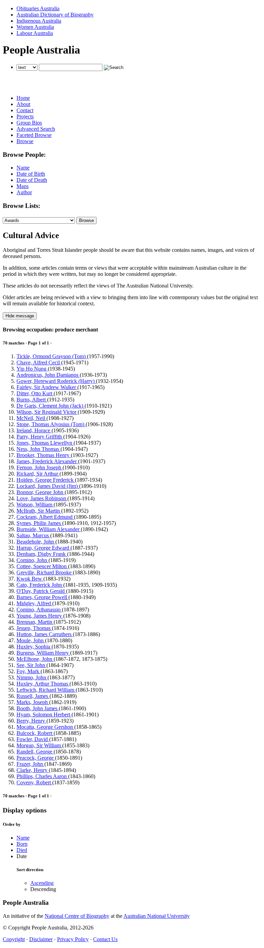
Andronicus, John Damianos (48, 375)
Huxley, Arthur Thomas (42, 684)
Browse (24, 141)
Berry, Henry (31, 721)
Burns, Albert (31, 399)
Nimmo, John (31, 677)
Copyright (14, 939)
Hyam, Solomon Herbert (44, 714)
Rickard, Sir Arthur (37, 474)
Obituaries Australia (37, 8)
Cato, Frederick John (39, 585)
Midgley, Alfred (34, 603)
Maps (22, 186)
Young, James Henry (39, 616)
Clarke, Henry (32, 770)
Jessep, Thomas (34, 628)
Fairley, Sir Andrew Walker (46, 387)
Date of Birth (30, 174)
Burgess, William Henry (43, 653)
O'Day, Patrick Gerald (41, 591)
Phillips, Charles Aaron (42, 776)
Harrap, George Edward (43, 548)
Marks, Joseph (32, 702)
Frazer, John (30, 764)
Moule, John (30, 640)
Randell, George (35, 751)
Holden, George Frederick (45, 480)
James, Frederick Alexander (47, 461)
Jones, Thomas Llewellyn (45, 443)
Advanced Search (35, 129)
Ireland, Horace (34, 430)
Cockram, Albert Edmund (45, 517)
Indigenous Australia (38, 21)
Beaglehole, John (35, 542)
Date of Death (31, 180)
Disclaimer (41, 939)
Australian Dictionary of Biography (55, 14)
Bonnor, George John (40, 492)
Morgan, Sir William (39, 745)
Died (21, 850)
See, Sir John (31, 665)
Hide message (20, 315)
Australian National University (156, 916)
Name (23, 168)
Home (23, 98)
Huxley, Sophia (34, 646)
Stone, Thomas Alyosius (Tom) (51, 424)
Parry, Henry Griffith (39, 437)
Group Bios (29, 123)
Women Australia (35, 27)
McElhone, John (35, 659)
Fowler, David (32, 739)
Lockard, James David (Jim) (47, 486)
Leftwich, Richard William (46, 690)
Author (24, 192)
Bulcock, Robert (35, 733)
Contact (24, 110)
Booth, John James (37, 708)
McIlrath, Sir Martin (38, 511)
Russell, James (33, 696)
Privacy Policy (73, 939)
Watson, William (35, 504)
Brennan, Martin (35, 622)
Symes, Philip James (39, 523)
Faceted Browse (34, 135)
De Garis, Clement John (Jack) (50, 406)
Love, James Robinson (41, 498)
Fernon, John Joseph (39, 467)
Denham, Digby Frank (41, 554)
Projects (25, 116)
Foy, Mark (28, 671)
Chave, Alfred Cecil (38, 362)
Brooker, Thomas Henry (43, 455)
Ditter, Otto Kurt (35, 393)
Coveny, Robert (34, 782)
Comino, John (32, 560)
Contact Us (105, 939)
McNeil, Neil (31, 418)
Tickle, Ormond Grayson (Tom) (51, 356)
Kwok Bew (29, 579)
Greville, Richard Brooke (44, 572)
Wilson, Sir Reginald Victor (47, 412)
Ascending (42, 883)
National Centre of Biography (77, 916)
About (23, 104)
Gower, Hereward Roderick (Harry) (56, 381)
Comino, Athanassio (39, 609)
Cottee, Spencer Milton (42, 566)
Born (22, 844)
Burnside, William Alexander (48, 529)
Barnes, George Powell (42, 597)
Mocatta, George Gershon (45, 727)
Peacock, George (35, 758)
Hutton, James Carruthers (44, 634)
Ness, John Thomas (38, 449)
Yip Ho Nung (32, 369)
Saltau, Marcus (33, 535)
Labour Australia (34, 33)
